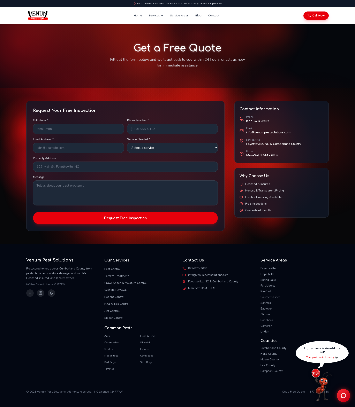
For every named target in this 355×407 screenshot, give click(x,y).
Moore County (269, 359)
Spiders (108, 349)
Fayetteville (268, 268)
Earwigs (145, 349)
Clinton (265, 314)
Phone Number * (138, 120)
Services (154, 15)
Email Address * (43, 139)
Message (39, 177)
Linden (264, 332)
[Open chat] (343, 395)
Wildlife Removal (115, 290)
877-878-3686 (258, 121)
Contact (213, 15)
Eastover (266, 309)
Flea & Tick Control (116, 304)
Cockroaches (111, 342)
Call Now (318, 15)
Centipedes (146, 355)
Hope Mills (267, 274)
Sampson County (271, 371)
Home (138, 15)
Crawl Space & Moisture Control (125, 283)
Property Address (44, 158)
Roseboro (266, 320)
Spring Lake (268, 280)
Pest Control (112, 269)
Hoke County (268, 354)
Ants (107, 336)
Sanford (265, 303)
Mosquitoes (111, 355)
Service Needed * (138, 139)
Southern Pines (270, 297)
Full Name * (40, 120)
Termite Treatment (116, 276)
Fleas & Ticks (148, 336)
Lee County (267, 365)
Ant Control (112, 311)
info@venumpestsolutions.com (268, 132)
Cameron (266, 326)
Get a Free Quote (293, 392)
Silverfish (145, 342)
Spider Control (113, 318)
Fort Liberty (267, 286)
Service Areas (179, 15)
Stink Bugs (146, 362)
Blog (198, 15)
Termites (109, 368)
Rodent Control (114, 297)
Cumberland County (273, 348)
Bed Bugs (110, 362)
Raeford (265, 291)
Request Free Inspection (125, 218)
